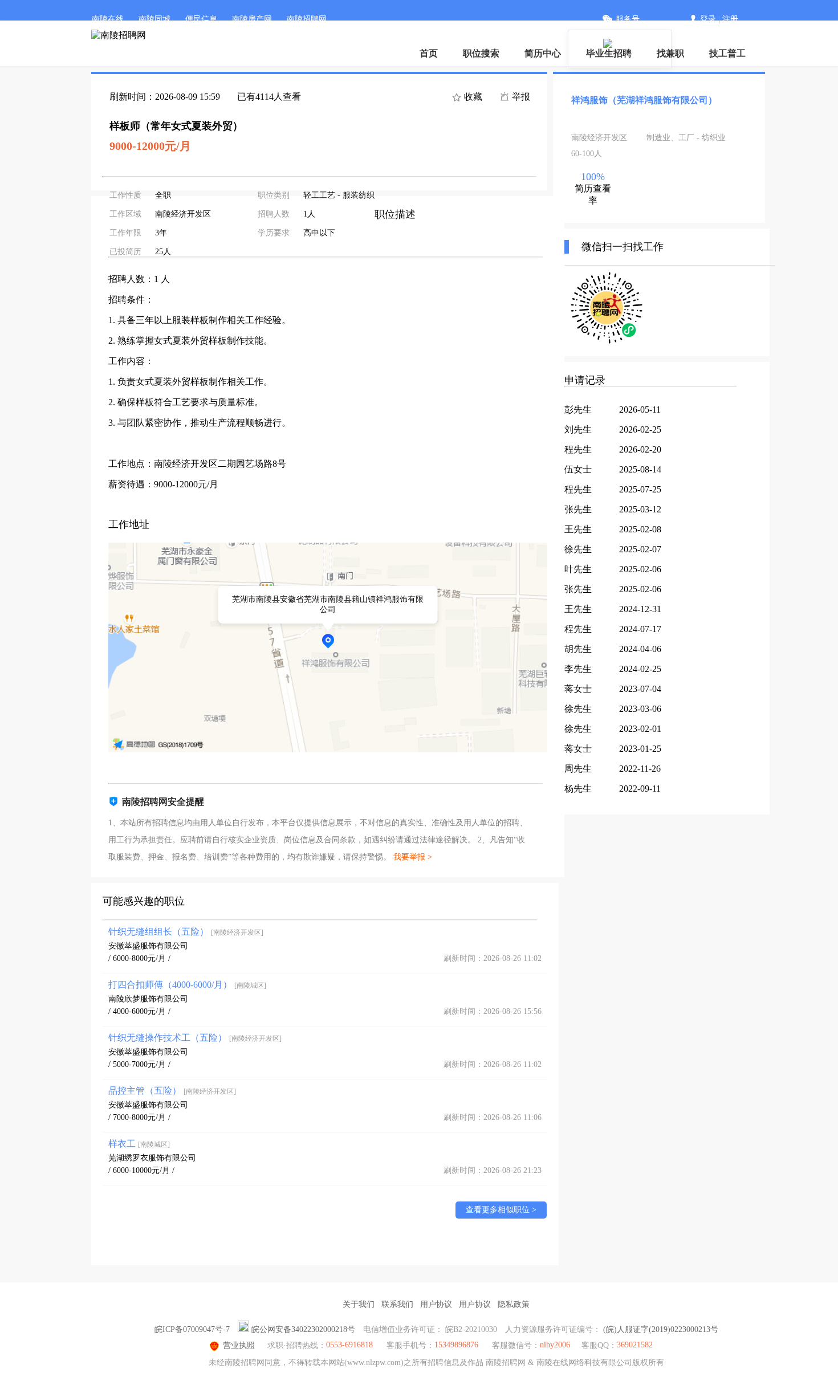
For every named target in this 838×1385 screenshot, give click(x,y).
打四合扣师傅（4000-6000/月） (187, 984)
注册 (730, 19)
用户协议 (436, 1304)
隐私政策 (514, 1304)
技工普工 (727, 53)
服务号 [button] (628, 19)
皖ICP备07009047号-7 (192, 1329)
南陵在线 (108, 19)
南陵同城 (154, 19)
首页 (429, 53)
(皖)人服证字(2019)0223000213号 (660, 1329)
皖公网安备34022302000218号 (303, 1329)
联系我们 (397, 1304)
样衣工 (139, 1143)
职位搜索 (481, 53)
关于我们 (359, 1304)
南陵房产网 (252, 19)
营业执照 (239, 1345)
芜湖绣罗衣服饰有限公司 (152, 1158)
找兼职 (670, 53)
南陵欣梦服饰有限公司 (148, 999)
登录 (708, 19)
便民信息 (201, 19)
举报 (520, 96)
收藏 (472, 96)
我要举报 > (412, 857)
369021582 (635, 1345)
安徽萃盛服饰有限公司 (148, 946)
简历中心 (542, 53)
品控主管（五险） (172, 1090)
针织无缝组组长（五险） (185, 931)
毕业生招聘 (609, 53)
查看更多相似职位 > (501, 1209)
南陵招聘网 (307, 19)
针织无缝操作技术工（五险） (195, 1037)
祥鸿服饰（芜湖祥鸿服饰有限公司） (644, 100)
